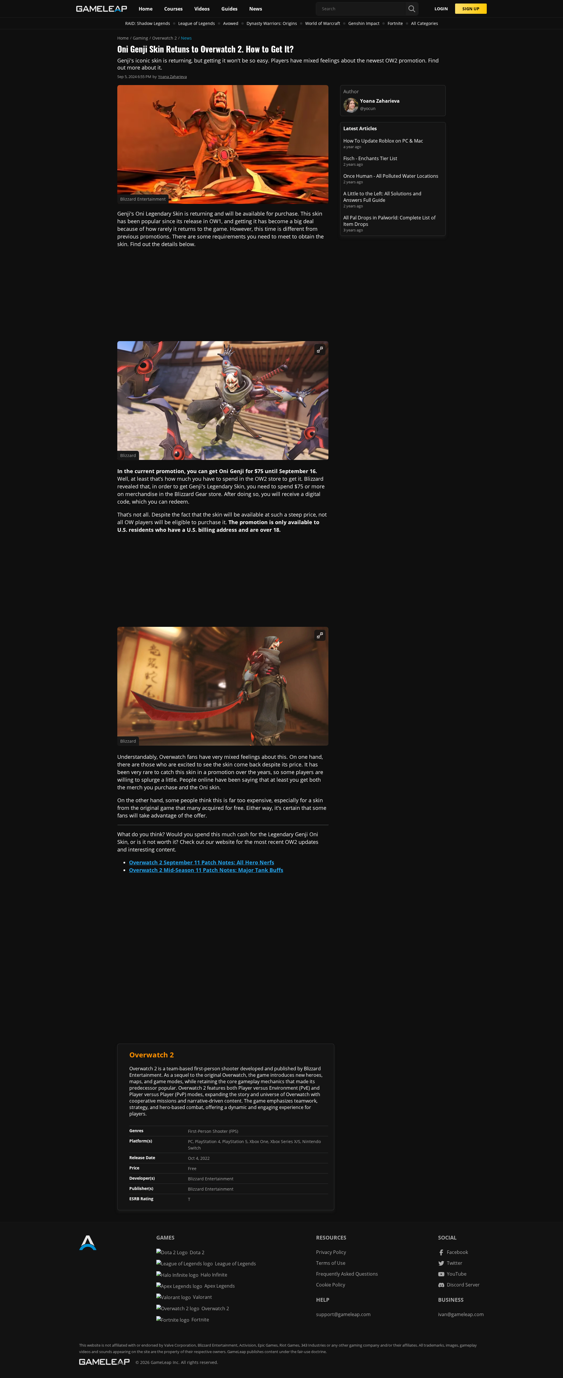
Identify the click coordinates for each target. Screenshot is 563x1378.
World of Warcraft (322, 23)
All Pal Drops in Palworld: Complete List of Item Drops (389, 220)
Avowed (230, 23)
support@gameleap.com (343, 1314)
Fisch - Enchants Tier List (370, 158)
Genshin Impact (363, 23)
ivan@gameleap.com (461, 1314)
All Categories (424, 23)
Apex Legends (219, 1286)
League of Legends (196, 23)
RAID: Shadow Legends (147, 23)
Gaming (140, 38)
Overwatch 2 (164, 38)
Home (123, 38)
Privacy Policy (331, 1252)
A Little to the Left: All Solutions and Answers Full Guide (382, 196)
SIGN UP (470, 8)
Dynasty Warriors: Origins (272, 23)
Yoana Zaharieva (172, 76)
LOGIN (441, 8)
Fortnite (395, 23)
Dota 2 (197, 1252)
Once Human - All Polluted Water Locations (390, 176)
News (186, 38)
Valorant (202, 1297)
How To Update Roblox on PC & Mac (383, 141)
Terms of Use (330, 1263)
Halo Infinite (214, 1275)
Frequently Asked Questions (347, 1274)
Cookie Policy (330, 1284)
